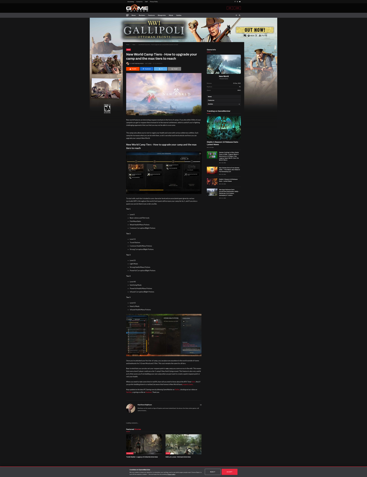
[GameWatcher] (137, 8)
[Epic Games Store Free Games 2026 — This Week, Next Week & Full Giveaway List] (212, 170)
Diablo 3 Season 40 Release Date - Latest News (228, 180)
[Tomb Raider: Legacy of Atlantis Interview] (144, 444)
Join (229, 8)
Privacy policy (171, 474)
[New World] (224, 64)
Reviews (142, 15)
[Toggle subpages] (239, 104)
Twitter (177, 390)
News (134, 15)
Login (237, 8)
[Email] (120, 92)
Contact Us (139, 1)
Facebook (149, 392)
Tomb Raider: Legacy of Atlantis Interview (142, 457)
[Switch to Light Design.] (236, 15)
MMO (239, 90)
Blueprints (162, 15)
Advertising (130, 1)
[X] (120, 88)
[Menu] (127, 15)
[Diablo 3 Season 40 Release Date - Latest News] (212, 181)
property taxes (187, 384)
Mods (171, 15)
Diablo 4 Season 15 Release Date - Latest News (223, 143)
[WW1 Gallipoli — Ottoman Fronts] (183, 30)
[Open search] (240, 15)
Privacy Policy (154, 1)
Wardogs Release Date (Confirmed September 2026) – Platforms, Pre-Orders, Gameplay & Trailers (229, 192)
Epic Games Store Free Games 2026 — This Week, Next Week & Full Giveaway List (229, 169)
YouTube (129, 392)
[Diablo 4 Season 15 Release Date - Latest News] (224, 128)
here (193, 382)
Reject (212, 472)
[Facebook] (120, 84)
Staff (146, 1)
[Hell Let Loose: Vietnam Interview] (183, 444)
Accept (229, 472)
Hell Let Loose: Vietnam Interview (178, 457)
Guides (178, 15)
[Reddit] (120, 80)
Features (151, 15)
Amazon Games (224, 78)
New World (224, 76)
